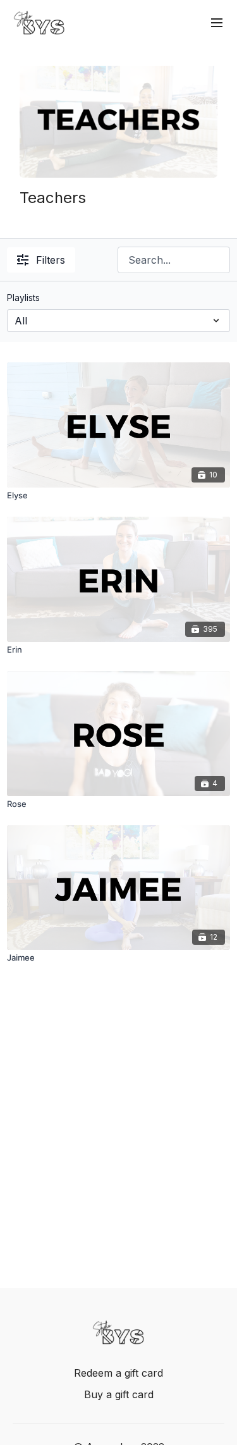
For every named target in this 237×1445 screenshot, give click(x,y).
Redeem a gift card (118, 1373)
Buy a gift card (119, 1394)
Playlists (23, 297)
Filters (50, 260)
